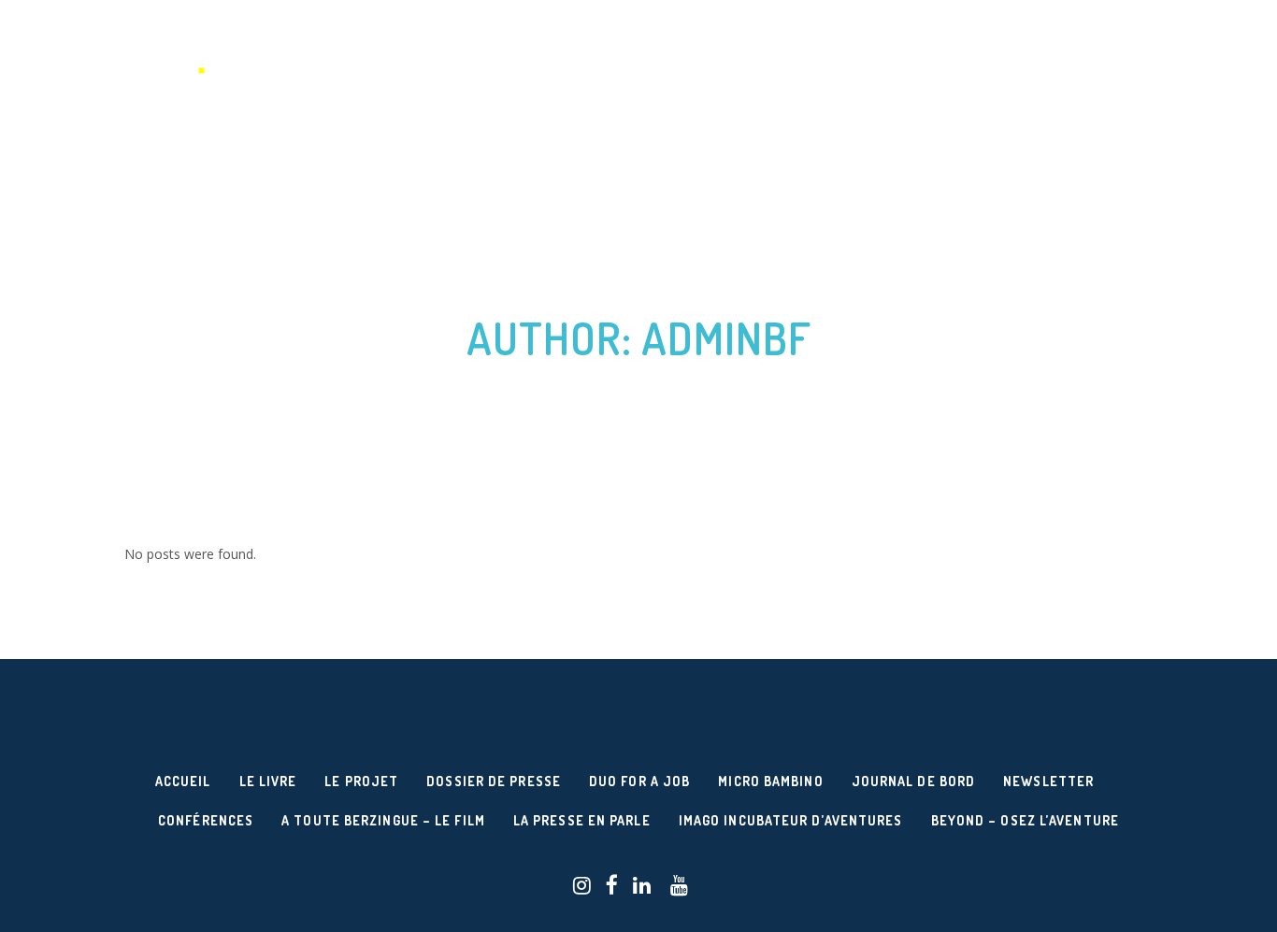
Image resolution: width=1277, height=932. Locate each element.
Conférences (205, 820)
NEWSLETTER (1048, 781)
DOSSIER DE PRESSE (493, 781)
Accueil (183, 781)
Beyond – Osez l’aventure (1025, 820)
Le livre (268, 781)
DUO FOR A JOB (639, 781)
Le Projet (361, 781)
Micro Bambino (770, 781)
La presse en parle (582, 820)
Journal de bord (914, 781)
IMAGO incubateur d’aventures (791, 820)
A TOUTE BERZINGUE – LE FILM (383, 820)
